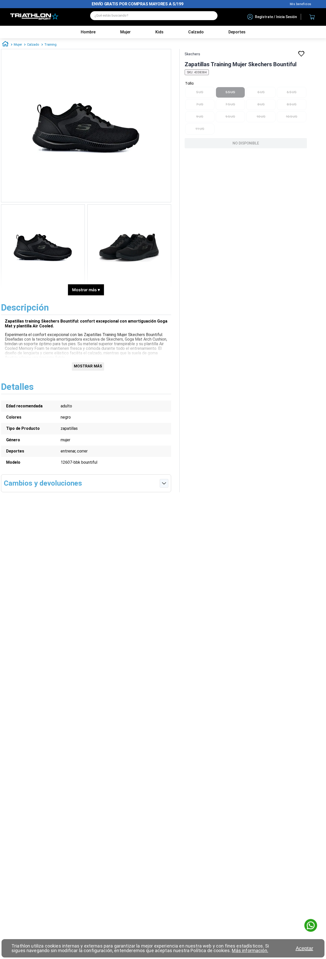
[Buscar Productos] (211, 15)
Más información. (250, 950)
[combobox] (154, 17)
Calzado (33, 44)
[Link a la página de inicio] (5, 44)
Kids (159, 32)
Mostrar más (86, 289)
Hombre (88, 32)
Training (50, 44)
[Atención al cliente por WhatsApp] (310, 926)
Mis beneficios (300, 4)
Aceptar (304, 948)
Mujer (125, 32)
